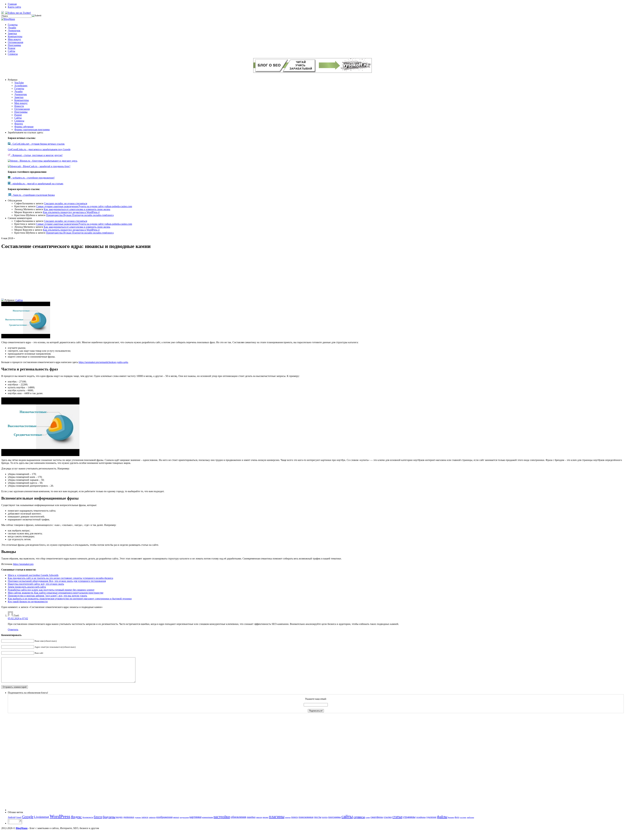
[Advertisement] (312, 275)
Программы (14, 45)
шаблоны (470, 817)
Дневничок (14, 30)
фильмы (451, 817)
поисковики (306, 817)
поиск (294, 817)
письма (265, 817)
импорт (176, 817)
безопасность (88, 817)
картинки (195, 817)
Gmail (18, 817)
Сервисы (13, 54)
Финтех (18, 123)
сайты (347, 816)
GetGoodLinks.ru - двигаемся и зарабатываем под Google (39, 149)
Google (27, 817)
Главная (12, 4)
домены (138, 817)
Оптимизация (15, 42)
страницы (409, 817)
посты (317, 817)
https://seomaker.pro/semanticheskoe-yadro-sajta (103, 362)
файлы (442, 817)
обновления (238, 817)
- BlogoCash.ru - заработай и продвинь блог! (45, 166)
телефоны (421, 817)
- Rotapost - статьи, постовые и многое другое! (36, 155)
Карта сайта (14, 7)
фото (457, 817)
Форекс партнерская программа (32, 129)
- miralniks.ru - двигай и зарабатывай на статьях (36, 183)
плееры (288, 817)
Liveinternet (41, 817)
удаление (431, 817)
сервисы (359, 817)
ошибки (251, 817)
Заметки (12, 33)
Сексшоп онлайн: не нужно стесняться (65, 203)
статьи (397, 817)
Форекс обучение (24, 126)
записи (144, 817)
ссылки (388, 817)
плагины (276, 816)
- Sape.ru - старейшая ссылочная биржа (33, 195)
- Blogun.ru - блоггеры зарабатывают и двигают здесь (47, 160)
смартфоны (376, 817)
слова (368, 817)
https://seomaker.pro (23, 564)
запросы (152, 817)
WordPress (60, 816)
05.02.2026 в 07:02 (18, 618)
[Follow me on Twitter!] (18, 12)
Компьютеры (15, 36)
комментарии (207, 817)
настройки (222, 817)
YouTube (19, 82)
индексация (184, 817)
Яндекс (76, 817)
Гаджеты (13, 24)
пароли (259, 817)
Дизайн (12, 27)
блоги (98, 817)
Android (11, 817)
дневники (128, 817)
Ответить (13, 629)
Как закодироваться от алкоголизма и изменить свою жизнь (77, 209)
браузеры (109, 817)
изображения (164, 817)
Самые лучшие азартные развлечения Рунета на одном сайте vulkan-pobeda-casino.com (84, 206)
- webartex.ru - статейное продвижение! (32, 177)
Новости (19, 106)
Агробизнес (21, 85)
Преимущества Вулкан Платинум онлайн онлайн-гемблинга (80, 215)
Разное (11, 48)
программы (334, 817)
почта (324, 817)
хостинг (463, 817)
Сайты (11, 51)
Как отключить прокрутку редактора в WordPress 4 (71, 212)
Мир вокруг (14, 39)
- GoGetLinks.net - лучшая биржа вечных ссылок (37, 143)
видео (119, 817)
